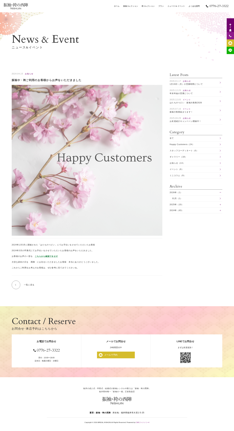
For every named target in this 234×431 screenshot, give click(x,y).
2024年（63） (177, 210)
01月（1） (177, 198)
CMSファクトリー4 (142, 422)
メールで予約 (110, 355)
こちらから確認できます (46, 256)
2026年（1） (176, 192)
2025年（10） (177, 204)
